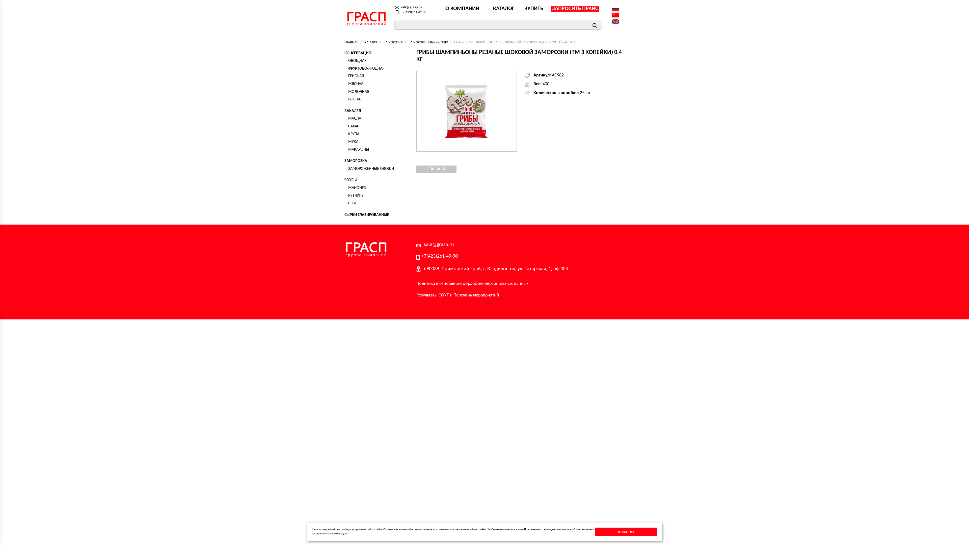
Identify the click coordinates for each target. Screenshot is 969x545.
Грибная (356, 76)
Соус (353, 203)
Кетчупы (356, 196)
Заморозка (393, 42)
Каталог (504, 9)
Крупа (353, 134)
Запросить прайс (575, 9)
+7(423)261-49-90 (413, 12)
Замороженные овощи (428, 42)
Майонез (357, 188)
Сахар (353, 126)
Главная (351, 42)
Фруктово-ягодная (366, 69)
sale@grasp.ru (411, 7)
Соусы (350, 180)
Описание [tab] (436, 169)
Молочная (358, 92)
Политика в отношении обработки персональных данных (472, 283)
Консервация (357, 53)
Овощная (357, 61)
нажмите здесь (338, 533)
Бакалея (352, 111)
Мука (353, 142)
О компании (462, 9)
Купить (533, 9)
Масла (354, 119)
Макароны (358, 150)
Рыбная (355, 99)
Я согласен (626, 532)
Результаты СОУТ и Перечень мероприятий (457, 295)
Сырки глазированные (366, 215)
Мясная (355, 84)
